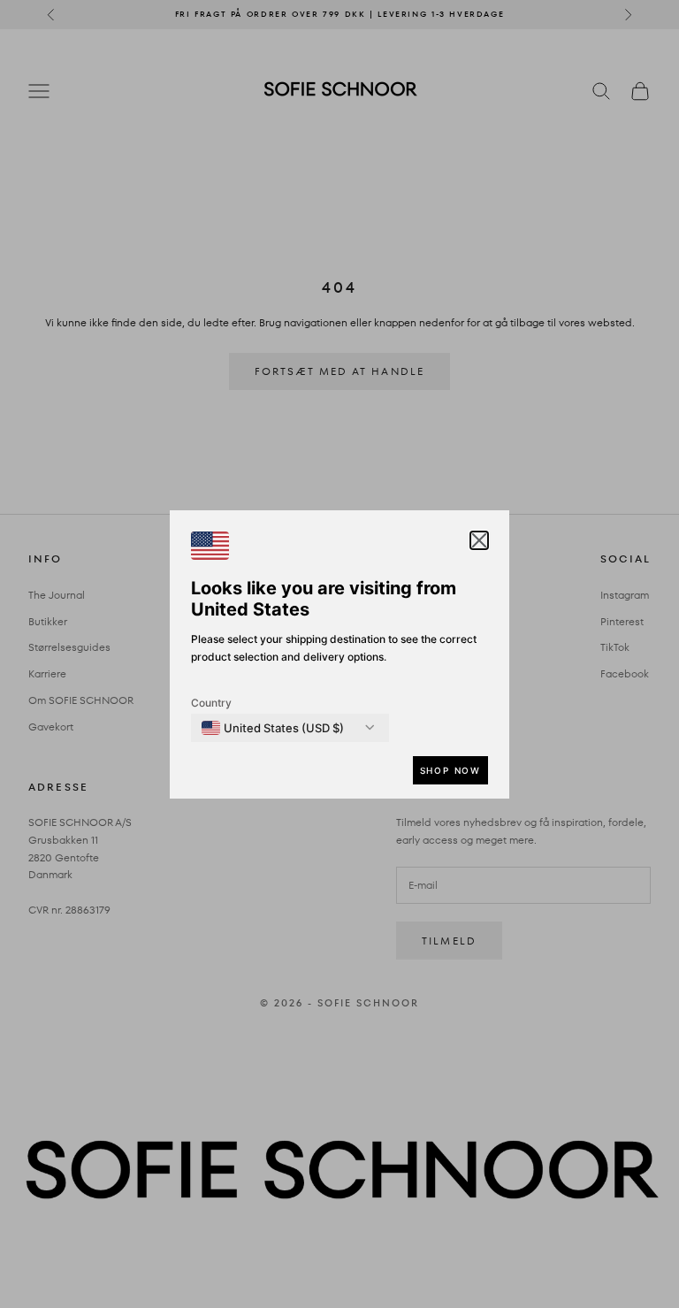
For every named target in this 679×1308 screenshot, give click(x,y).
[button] (479, 540)
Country (211, 702)
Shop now (450, 770)
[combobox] (273, 728)
